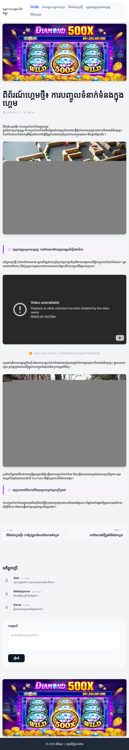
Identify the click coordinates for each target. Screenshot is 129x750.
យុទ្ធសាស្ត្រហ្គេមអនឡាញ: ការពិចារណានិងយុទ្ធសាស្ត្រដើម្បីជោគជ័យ (45, 249)
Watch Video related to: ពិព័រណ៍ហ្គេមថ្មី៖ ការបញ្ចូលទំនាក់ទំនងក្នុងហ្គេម (64, 353)
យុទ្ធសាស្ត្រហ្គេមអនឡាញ (98, 7)
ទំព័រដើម (34, 7)
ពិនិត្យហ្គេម (35, 14)
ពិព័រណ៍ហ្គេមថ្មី (75, 7)
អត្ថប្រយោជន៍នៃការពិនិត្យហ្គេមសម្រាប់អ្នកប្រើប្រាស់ (37, 490)
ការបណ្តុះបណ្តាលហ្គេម (53, 7)
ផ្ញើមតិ (16, 658)
